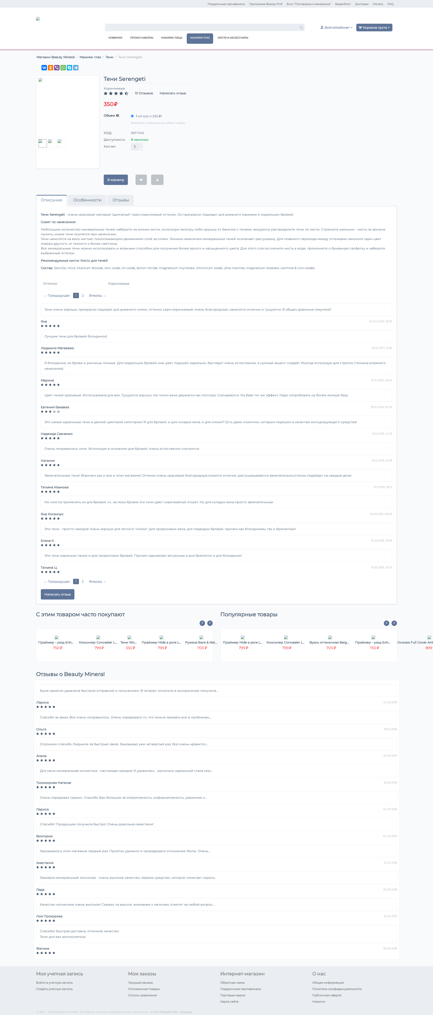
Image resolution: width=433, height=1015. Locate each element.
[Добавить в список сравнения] (157, 180)
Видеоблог (343, 4)
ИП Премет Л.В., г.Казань (173, 1012)
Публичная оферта (326, 995)
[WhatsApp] (63, 67)
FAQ (390, 4)
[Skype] (69, 67)
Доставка (362, 4)
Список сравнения (142, 995)
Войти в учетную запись (54, 982)
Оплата (378, 4)
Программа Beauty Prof (265, 4)
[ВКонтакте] (44, 67)
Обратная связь (232, 982)
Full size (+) (148, 116)
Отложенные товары (144, 989)
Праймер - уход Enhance (56, 642)
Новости (318, 1001)
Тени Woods (129, 642)
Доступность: (114, 140)
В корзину (115, 180)
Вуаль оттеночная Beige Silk (330, 642)
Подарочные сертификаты (226, 4)
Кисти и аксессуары (233, 37)
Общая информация (328, 982)
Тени (109, 57)
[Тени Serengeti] (68, 107)
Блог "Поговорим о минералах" (309, 4)
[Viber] (57, 67)
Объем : (112, 115)
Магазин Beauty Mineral (56, 57)
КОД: (108, 133)
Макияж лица (171, 37)
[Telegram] (75, 67)
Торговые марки (232, 995)
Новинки (115, 37)
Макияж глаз (200, 37)
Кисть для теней (94, 260)
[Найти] (301, 28)
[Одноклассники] (50, 67)
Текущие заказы (140, 982)
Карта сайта (229, 1001)
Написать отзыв (173, 93)
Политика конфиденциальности (337, 989)
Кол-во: (110, 146)
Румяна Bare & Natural (201, 642)
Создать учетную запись (54, 989)
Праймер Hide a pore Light (161, 642)
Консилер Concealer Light (98, 642)
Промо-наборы (141, 37)
